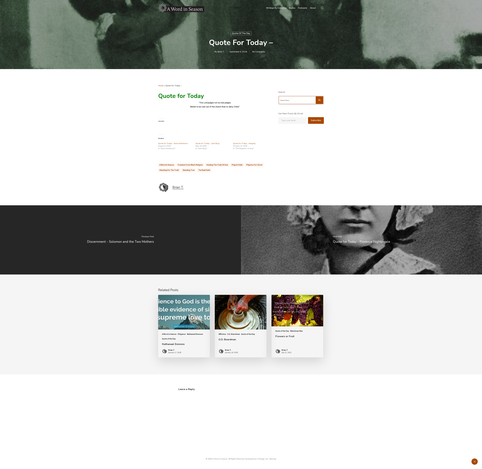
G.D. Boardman (233, 334)
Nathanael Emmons (195, 334)
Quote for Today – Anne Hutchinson (173, 143)
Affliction (222, 334)
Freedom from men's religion (190, 165)
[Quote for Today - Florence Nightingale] (361, 239)
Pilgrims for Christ (254, 165)
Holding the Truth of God (217, 165)
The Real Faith (204, 170)
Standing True (189, 170)
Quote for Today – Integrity (244, 143)
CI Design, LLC (262, 459)
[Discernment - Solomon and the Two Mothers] (120, 239)
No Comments (258, 51)
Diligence (182, 334)
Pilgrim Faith (237, 165)
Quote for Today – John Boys (208, 143)
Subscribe (316, 120)
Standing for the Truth (169, 170)
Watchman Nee (296, 331)
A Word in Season (166, 165)
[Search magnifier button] (319, 100)
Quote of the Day (241, 33)
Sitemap (272, 459)
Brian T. (221, 51)
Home (161, 85)
